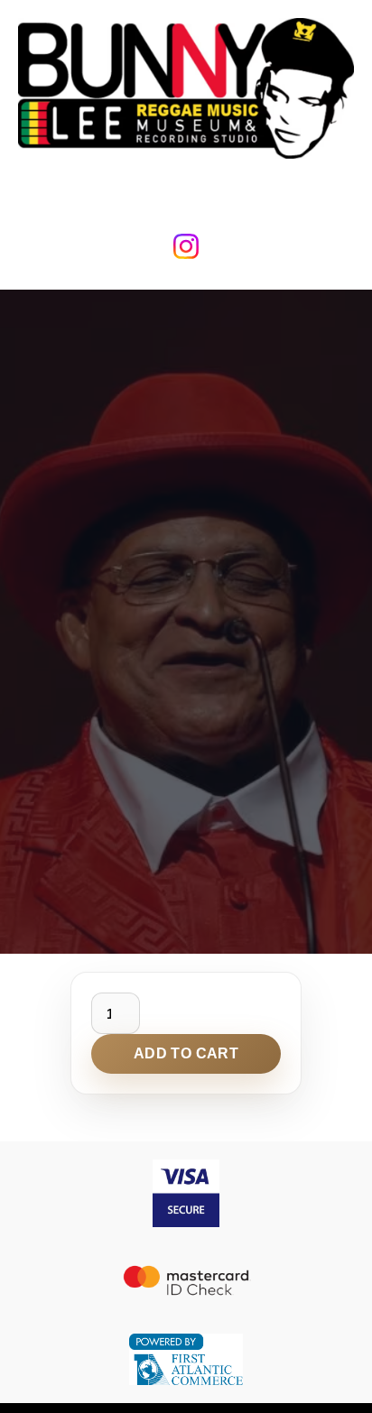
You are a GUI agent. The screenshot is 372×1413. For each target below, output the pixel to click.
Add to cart (186, 1053)
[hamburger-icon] (186, 190)
